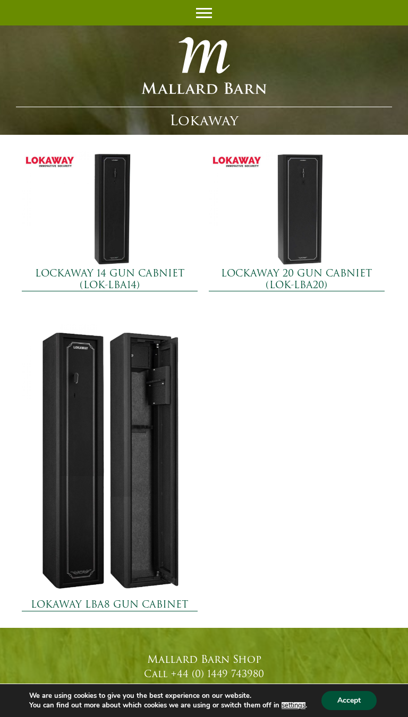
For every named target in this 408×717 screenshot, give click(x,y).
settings (293, 705)
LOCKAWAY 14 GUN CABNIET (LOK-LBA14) (109, 279)
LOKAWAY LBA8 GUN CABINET (109, 604)
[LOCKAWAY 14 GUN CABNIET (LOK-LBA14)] (110, 209)
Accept (349, 700)
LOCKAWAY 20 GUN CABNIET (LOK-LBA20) (296, 279)
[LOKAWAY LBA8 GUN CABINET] (110, 461)
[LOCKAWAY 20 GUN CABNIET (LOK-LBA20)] (297, 209)
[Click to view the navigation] (204, 11)
